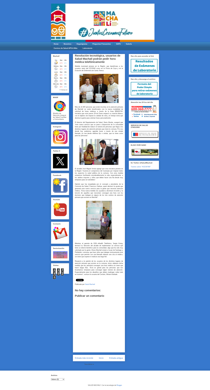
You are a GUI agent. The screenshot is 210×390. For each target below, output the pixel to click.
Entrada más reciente (84, 358)
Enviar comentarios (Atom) (104, 364)
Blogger (119, 385)
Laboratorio (87, 48)
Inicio (101, 358)
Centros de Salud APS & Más (65, 48)
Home (56, 44)
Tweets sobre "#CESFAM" (141, 167)
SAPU (118, 44)
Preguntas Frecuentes (101, 44)
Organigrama (82, 44)
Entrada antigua (116, 358)
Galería (129, 44)
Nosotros (67, 44)
